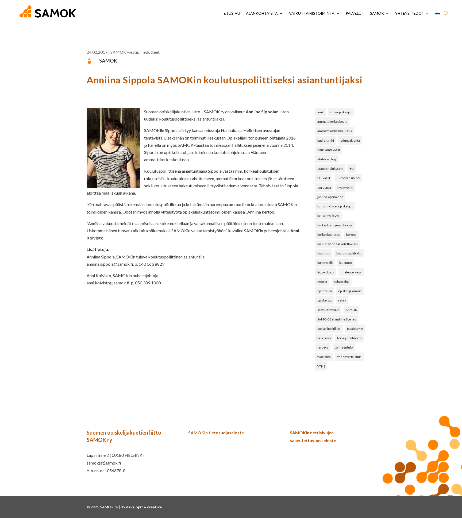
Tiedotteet (150, 52)
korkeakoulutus (328, 235)
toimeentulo (344, 347)
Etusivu (232, 13)
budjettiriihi (325, 140)
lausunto (345, 263)
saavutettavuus (328, 310)
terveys (322, 347)
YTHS (321, 366)
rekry (342, 300)
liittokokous (325, 272)
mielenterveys (351, 272)
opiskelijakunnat (349, 291)
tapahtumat (355, 329)
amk (320, 112)
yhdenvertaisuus (349, 357)
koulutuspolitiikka (348, 253)
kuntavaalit (325, 263)
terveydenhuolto (349, 338)
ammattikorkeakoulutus (334, 131)
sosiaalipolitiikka (329, 329)
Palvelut (355, 13)
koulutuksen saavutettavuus (337, 244)
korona (351, 235)
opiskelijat (324, 300)
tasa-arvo (324, 338)
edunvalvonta (350, 140)
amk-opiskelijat (341, 112)
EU (351, 169)
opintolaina (341, 282)
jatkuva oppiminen (330, 197)
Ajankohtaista (262, 13)
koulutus (323, 253)
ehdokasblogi (326, 159)
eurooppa (324, 187)
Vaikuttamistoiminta (311, 13)
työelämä (324, 357)
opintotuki (324, 291)
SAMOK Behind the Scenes (336, 319)
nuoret (322, 282)
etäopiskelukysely (330, 169)
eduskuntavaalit (328, 150)
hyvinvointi (345, 187)
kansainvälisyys (328, 216)
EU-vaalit (323, 178)
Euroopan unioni (348, 178)
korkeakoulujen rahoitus (334, 225)
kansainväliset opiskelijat (335, 206)
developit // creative (144, 507)
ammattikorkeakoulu (332, 121)
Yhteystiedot (409, 13)
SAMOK (377, 13)
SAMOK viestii (124, 52)
